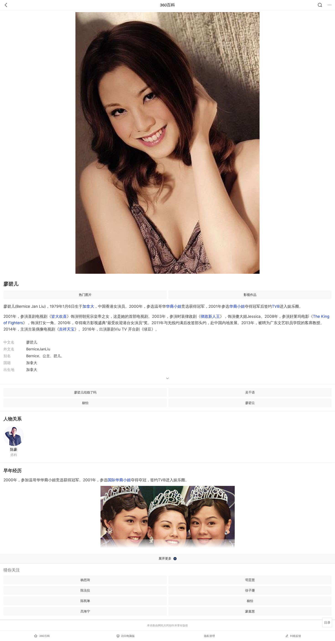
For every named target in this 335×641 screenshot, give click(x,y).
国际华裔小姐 (119, 480)
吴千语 (250, 392)
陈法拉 (85, 590)
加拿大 (88, 306)
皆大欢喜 (59, 316)
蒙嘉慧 (250, 611)
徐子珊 (250, 590)
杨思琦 (85, 580)
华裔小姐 (173, 306)
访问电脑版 (128, 636)
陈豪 (13, 449)
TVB (276, 306)
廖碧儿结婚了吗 (85, 392)
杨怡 (85, 403)
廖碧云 (250, 403)
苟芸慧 (250, 580)
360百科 (167, 5)
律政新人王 (210, 316)
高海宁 (85, 611)
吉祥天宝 (67, 329)
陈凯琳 (85, 601)
